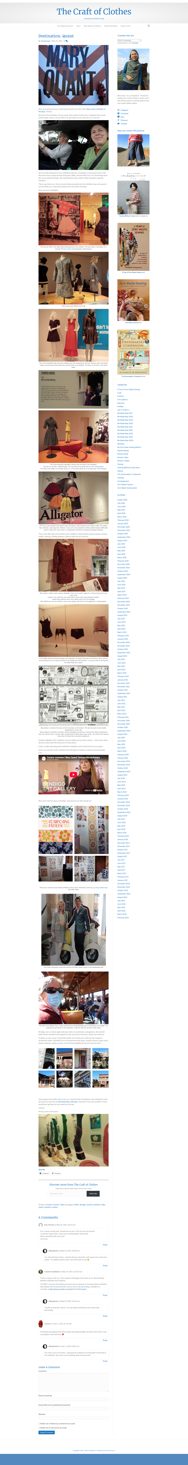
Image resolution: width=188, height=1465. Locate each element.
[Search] (148, 26)
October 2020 (122, 727)
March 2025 (122, 557)
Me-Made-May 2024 (125, 437)
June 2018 (121, 822)
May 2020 (121, 744)
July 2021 (121, 700)
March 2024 (122, 595)
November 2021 (123, 687)
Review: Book (122, 454)
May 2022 (121, 666)
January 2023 (122, 639)
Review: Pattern (123, 461)
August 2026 (122, 500)
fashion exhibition (94, 1205)
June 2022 (121, 663)
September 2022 (123, 653)
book (133, 272)
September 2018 (123, 812)
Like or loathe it (123, 410)
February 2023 (123, 636)
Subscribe (93, 1194)
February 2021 (123, 717)
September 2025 (123, 537)
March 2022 (122, 673)
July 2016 (121, 901)
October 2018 (122, 809)
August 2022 (122, 656)
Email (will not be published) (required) (54, 1405)
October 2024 (122, 571)
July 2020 (121, 738)
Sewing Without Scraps (127, 216)
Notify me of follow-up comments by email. (57, 1424)
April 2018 (121, 829)
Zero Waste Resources (65, 26)
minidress (48, 1207)
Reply (105, 1245)
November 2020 (123, 724)
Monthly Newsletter (111, 26)
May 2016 (121, 907)
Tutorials (120, 478)
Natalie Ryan (104, 887)
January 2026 (122, 523)
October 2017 (122, 850)
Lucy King (95, 887)
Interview (120, 403)
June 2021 (121, 704)
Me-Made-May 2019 (125, 420)
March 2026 (122, 517)
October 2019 (122, 768)
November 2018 (123, 805)
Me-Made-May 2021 (125, 427)
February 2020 (123, 755)
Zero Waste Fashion (125, 485)
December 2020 (123, 721)
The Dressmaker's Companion (132, 376)
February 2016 (123, 918)
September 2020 (123, 731)
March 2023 (122, 632)
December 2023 (123, 602)
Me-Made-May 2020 (125, 423)
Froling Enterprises (109, 1450)
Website (42, 1414)
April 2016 (121, 911)
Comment (43, 1371)
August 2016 (122, 897)
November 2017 (123, 846)
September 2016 (123, 894)
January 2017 (122, 880)
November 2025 (123, 530)
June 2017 (121, 863)
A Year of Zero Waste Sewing (128, 389)
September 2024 (123, 574)
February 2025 (123, 561)
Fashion (49, 1205)
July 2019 (121, 778)
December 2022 (123, 642)
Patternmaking (123, 451)
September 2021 (123, 693)
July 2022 (121, 659)
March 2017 (122, 873)
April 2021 (121, 710)
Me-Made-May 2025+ (125, 440)
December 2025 (123, 527)
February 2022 (123, 676)
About (78, 26)
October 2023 (122, 608)
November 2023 (123, 605)
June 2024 (121, 585)
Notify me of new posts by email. (53, 1428)
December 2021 (123, 683)
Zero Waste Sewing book (127, 488)
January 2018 (122, 839)
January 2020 (122, 758)
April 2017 (121, 870)
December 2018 (123, 802)
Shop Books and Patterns (92, 26)
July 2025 (121, 544)
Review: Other (58, 1205)
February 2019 (123, 795)
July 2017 (121, 860)
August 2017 (122, 856)
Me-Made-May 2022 (125, 430)
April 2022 (121, 670)
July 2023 (121, 619)
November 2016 (123, 887)
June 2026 (121, 507)
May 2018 (121, 826)
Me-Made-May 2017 (125, 413)
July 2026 (121, 503)
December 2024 (123, 564)
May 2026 (121, 510)
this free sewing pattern (96, 466)
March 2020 (122, 751)
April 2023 (121, 629)
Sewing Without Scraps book (128, 468)
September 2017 (123, 853)
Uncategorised (123, 481)
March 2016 (122, 914)
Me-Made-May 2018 (125, 417)
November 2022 (123, 646)
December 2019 (123, 761)
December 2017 (123, 843)
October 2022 (122, 649)
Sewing (120, 464)
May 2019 (121, 785)
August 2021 (122, 697)
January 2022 (122, 680)
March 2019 (122, 792)
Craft (119, 393)
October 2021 (122, 690)
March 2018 (122, 833)
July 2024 (121, 581)
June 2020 (121, 741)
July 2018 (121, 819)
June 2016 (121, 904)
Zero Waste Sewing (131, 322)
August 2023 (122, 615)
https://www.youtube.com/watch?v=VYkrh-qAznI (68, 1289)
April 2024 (121, 591)
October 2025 (122, 534)
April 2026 (121, 513)
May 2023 (121, 625)
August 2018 (122, 816)
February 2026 (123, 520)
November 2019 (123, 765)
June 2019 (121, 782)
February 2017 (123, 877)
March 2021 (122, 714)
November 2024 (123, 568)
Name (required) (45, 1396)
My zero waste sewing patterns (129, 447)
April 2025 (121, 554)
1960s (76, 1205)
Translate (134, 43)
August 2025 (122, 540)
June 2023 (121, 622)
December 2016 (123, 884)
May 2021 (121, 707)
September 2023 (123, 612)
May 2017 (121, 867)
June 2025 (121, 547)
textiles (55, 1207)
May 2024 (121, 588)
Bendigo (83, 1205)
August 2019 (122, 775)
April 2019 (121, 789)
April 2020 (121, 748)
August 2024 (122, 578)
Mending (120, 444)
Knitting (120, 406)
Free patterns (122, 400)
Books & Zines (126, 26)
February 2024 (123, 598)
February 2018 (123, 836)
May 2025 (121, 551)
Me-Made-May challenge (67, 1102)
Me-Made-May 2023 (125, 434)
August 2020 (122, 734)
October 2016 (122, 890)
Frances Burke (67, 249)
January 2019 (122, 799)
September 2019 (123, 772)
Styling (120, 471)
